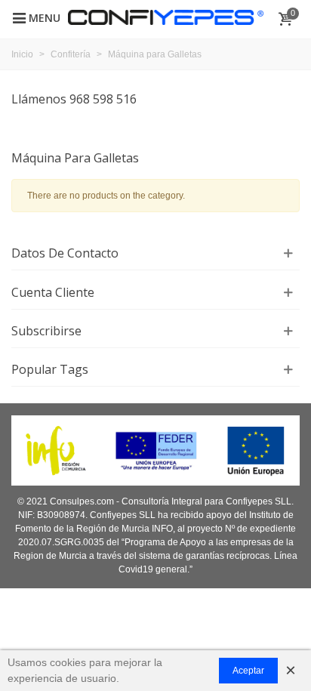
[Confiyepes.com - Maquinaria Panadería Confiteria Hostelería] (165, 17)
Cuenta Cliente (52, 292)
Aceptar (248, 670)
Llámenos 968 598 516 (74, 99)
